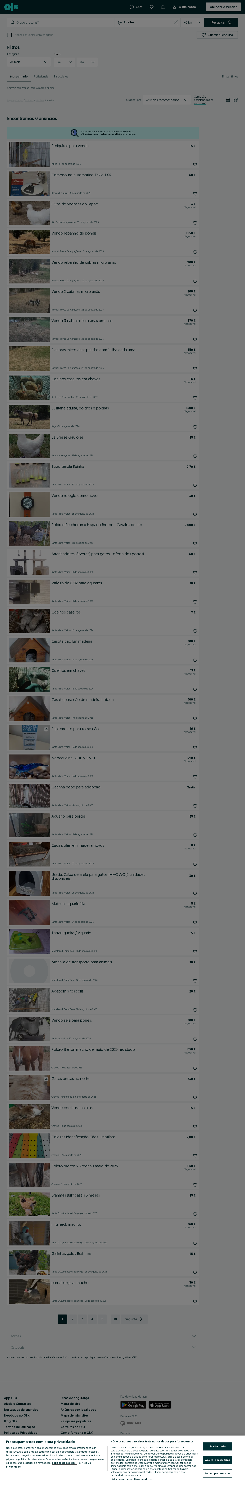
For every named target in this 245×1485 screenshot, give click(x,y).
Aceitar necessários (217, 1459)
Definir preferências (217, 1473)
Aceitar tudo (218, 1446)
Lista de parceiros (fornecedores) (132, 1479)
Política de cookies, (64, 1462)
